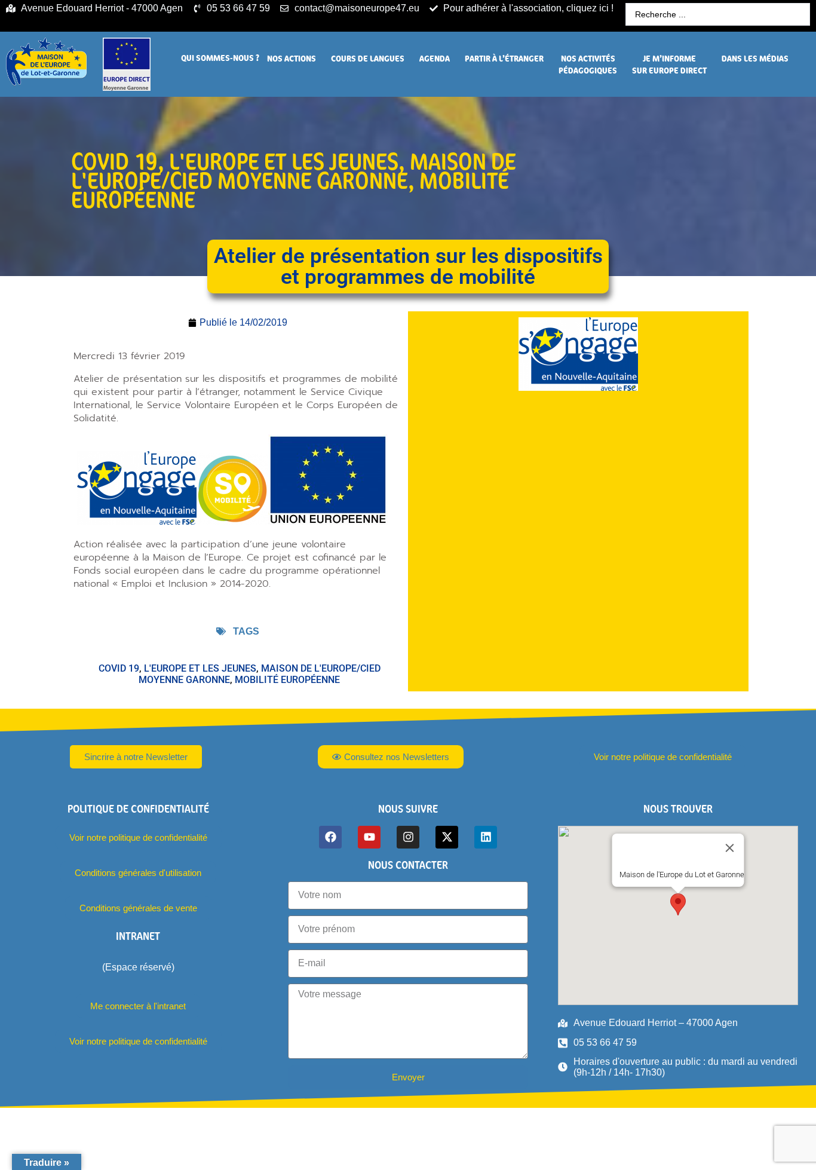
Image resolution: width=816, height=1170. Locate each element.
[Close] (730, 848)
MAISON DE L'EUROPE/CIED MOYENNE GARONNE (293, 170)
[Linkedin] (485, 837)
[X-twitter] (446, 837)
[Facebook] (330, 837)
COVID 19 (114, 161)
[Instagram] (408, 837)
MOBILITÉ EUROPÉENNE (287, 679)
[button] (220, 58)
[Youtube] (369, 837)
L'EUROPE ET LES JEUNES (283, 161)
